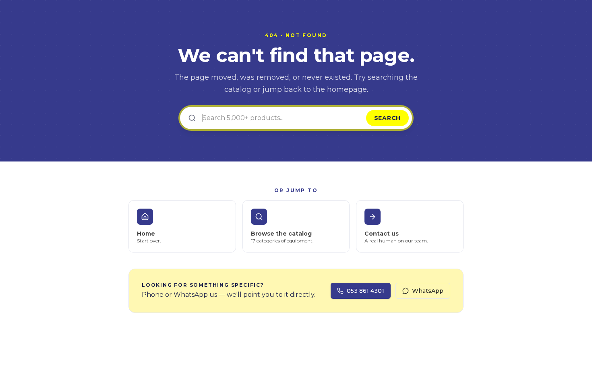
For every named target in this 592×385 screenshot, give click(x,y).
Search (387, 118)
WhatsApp (427, 290)
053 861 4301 (365, 290)
